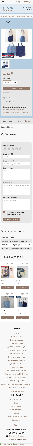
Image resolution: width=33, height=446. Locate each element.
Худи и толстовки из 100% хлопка (16, 374)
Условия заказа (16, 406)
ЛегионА (23, 439)
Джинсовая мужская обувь (16, 350)
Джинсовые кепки (16, 364)
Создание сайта (12, 439)
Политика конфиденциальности (16, 416)
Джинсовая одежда (16, 340)
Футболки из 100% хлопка (16, 387)
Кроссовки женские (16, 353)
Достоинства (8, 168)
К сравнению (10, 101)
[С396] (7, 272)
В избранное (10, 98)
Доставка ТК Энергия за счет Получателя (15, 112)
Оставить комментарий (11, 219)
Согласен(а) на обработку (15, 213)
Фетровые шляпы (17, 336)
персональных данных (14, 214)
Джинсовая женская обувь (17, 347)
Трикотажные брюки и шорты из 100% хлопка (16, 384)
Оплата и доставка (15, 410)
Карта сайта (16, 420)
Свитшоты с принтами (16, 381)
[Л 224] (22, 302)
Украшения (16, 333)
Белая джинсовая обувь (16, 357)
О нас (16, 403)
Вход (18, 2)
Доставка (28, 121)
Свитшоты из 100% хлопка (16, 377)
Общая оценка (8, 145)
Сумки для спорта (16, 367)
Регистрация (27, 2)
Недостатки (7, 183)
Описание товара (7, 121)
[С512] (22, 272)
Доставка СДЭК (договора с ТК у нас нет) (15, 109)
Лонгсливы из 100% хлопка (16, 370)
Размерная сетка (16, 399)
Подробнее (7, 287)
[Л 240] (7, 302)
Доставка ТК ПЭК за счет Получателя (14, 106)
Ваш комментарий (10, 197)
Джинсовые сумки (16, 343)
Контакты (16, 413)
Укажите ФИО (8, 154)
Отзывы (19, 121)
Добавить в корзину (16, 88)
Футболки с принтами (16, 391)
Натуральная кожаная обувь (16, 360)
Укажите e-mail (8, 161)
